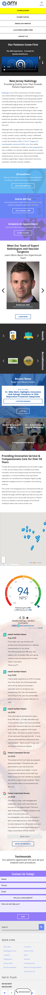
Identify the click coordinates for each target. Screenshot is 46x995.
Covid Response (29, 963)
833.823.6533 (24, 992)
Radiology (5, 93)
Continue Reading (23, 401)
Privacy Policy (8, 963)
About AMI (7, 947)
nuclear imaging (33, 147)
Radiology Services (10, 951)
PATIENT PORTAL (23, 17)
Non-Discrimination (10, 967)
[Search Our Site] (41, 927)
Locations (7, 955)
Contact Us (27, 947)
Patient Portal (28, 951)
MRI (20, 141)
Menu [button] (42, 5)
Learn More (23, 317)
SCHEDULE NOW (23, 10)
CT (23, 141)
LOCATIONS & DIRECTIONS (23, 30)
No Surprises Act (29, 971)
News (26, 955)
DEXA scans (25, 144)
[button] (41, 58)
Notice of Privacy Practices (33, 967)
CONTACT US (23, 36)
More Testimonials (23, 844)
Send (23, 917)
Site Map (27, 959)
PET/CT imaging (30, 141)
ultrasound (17, 144)
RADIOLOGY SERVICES (23, 24)
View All (23, 411)
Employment (8, 959)
